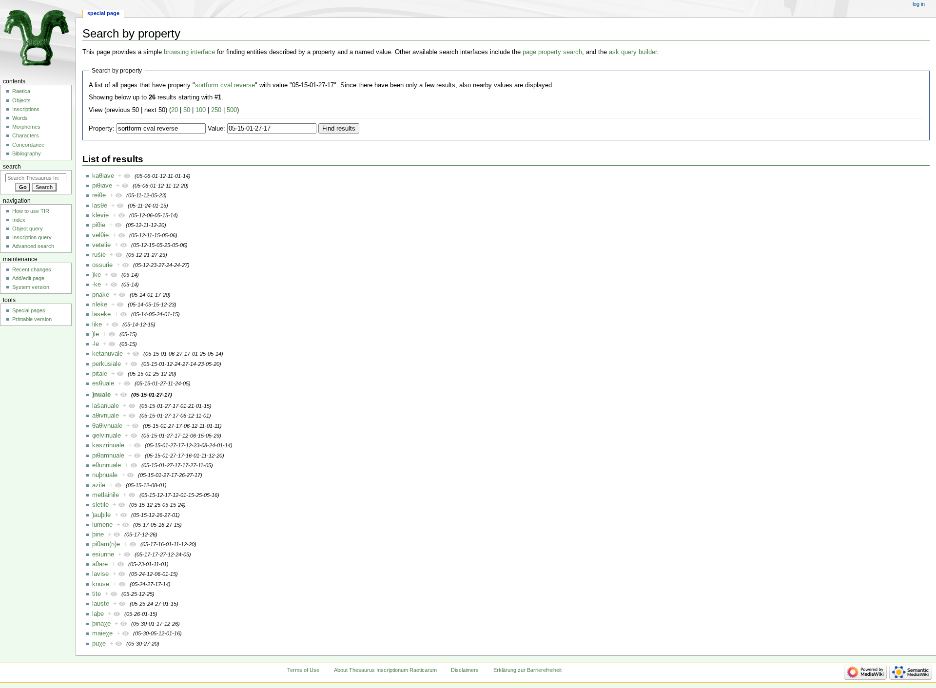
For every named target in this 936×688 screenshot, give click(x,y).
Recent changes (31, 269)
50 (186, 110)
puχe (99, 643)
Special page (103, 13)
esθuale (103, 383)
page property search (552, 52)
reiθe (99, 195)
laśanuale (105, 405)
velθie (100, 235)
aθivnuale (105, 415)
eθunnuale (106, 465)
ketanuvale (107, 353)
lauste (100, 603)
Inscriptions (25, 109)
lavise (100, 574)
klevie (100, 215)
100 (200, 110)
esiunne (103, 554)
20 (174, 110)
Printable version (32, 319)
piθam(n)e (106, 544)
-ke (96, 284)
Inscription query (32, 237)
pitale (99, 373)
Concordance (28, 145)
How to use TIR (30, 211)
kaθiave (103, 175)
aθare (100, 564)
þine (98, 534)
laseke (101, 314)
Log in (919, 4)
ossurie (102, 265)
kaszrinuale (108, 445)
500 (232, 110)
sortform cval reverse (225, 85)
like (97, 324)
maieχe (102, 633)
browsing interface (189, 52)
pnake (100, 294)
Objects (21, 100)
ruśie (99, 254)
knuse (100, 584)
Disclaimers (465, 670)
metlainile (105, 495)
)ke (96, 274)
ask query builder (633, 52)
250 (216, 110)
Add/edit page (28, 278)
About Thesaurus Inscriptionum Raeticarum (385, 670)
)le (95, 334)
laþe (98, 614)
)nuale (101, 394)
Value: (216, 128)
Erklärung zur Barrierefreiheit (527, 670)
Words (20, 118)
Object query (27, 228)
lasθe (99, 205)
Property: (102, 128)
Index (18, 220)
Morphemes (26, 127)
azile (98, 485)
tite (96, 594)
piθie (98, 225)
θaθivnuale (107, 425)
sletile (100, 504)
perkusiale (106, 364)
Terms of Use (303, 670)
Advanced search (33, 246)
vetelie (101, 245)
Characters (25, 135)
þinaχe (101, 623)
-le (95, 344)
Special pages (28, 310)
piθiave (102, 185)
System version (30, 287)
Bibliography (26, 153)
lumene (102, 524)
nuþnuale (104, 475)
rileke (99, 304)
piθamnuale (108, 455)
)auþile (101, 515)
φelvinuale (106, 435)
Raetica (21, 91)
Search (12, 167)
